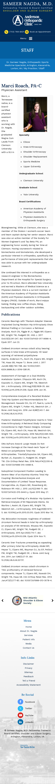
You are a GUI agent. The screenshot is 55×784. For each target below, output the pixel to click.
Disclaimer (28, 664)
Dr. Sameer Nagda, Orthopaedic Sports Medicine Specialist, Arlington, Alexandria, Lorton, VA (27, 65)
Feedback (29, 676)
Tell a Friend (28, 680)
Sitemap (28, 672)
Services (28, 635)
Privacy (28, 668)
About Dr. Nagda (28, 631)
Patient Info (29, 639)
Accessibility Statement (28, 685)
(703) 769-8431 (16, 32)
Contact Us (28, 648)
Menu (23, 38)
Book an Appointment (40, 32)
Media (29, 643)
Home (29, 627)
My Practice (30, 68)
